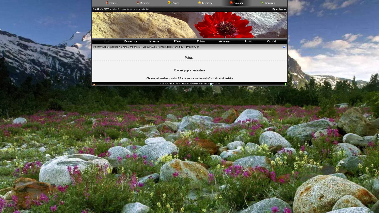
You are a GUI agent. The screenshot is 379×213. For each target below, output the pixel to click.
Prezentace (130, 41)
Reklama (186, 84)
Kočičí (144, 3)
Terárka (269, 3)
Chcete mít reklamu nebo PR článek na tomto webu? (178, 78)
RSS (178, 84)
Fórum (177, 41)
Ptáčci (175, 3)
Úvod (107, 41)
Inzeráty (154, 41)
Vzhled (207, 84)
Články (201, 41)
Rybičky (206, 3)
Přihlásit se (279, 9)
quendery (114, 46)
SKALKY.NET (101, 9)
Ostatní (271, 41)
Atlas (248, 41)
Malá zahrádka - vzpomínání (139, 46)
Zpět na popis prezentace (189, 70)
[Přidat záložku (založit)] (94, 85)
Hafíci (113, 3)
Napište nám (196, 84)
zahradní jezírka (223, 78)
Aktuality (224, 41)
